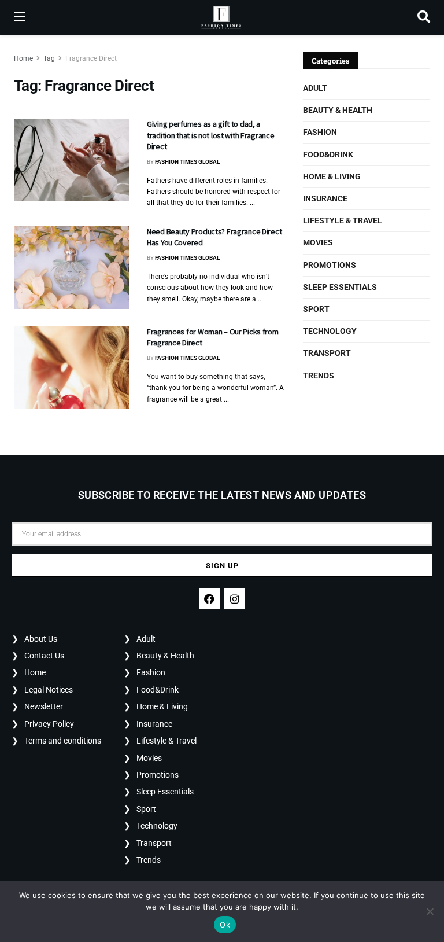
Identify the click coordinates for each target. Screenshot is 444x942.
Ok (225, 924)
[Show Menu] (19, 17)
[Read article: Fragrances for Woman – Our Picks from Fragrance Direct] (72, 367)
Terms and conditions (62, 740)
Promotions (329, 265)
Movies (318, 242)
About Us (40, 638)
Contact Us (44, 655)
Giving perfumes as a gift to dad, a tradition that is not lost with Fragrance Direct (211, 135)
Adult (315, 88)
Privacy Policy (49, 723)
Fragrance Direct (91, 58)
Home (23, 58)
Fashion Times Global (187, 162)
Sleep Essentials (340, 287)
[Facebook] (209, 598)
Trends (318, 375)
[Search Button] (423, 17)
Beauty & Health (337, 110)
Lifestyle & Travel (342, 220)
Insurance (325, 198)
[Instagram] (234, 598)
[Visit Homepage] (221, 17)
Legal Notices (48, 689)
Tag (49, 58)
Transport (327, 353)
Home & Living (332, 176)
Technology (330, 331)
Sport (316, 309)
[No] (429, 911)
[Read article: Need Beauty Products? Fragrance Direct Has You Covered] (72, 267)
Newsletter (43, 706)
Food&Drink (328, 154)
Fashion (320, 132)
